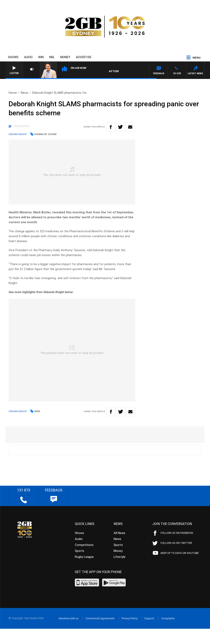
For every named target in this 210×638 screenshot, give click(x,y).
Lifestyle (120, 557)
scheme (52, 134)
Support (149, 618)
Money (65, 57)
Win (41, 57)
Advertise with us (68, 618)
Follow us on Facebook (177, 532)
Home (13, 93)
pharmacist (40, 134)
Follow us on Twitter (176, 542)
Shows (13, 57)
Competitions (84, 545)
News (24, 93)
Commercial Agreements (100, 618)
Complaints (168, 618)
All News (119, 533)
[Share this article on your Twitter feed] (120, 127)
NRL (52, 57)
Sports (79, 551)
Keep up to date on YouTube (180, 553)
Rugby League (84, 557)
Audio (28, 57)
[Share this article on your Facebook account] (110, 127)
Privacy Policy (129, 618)
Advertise (83, 57)
